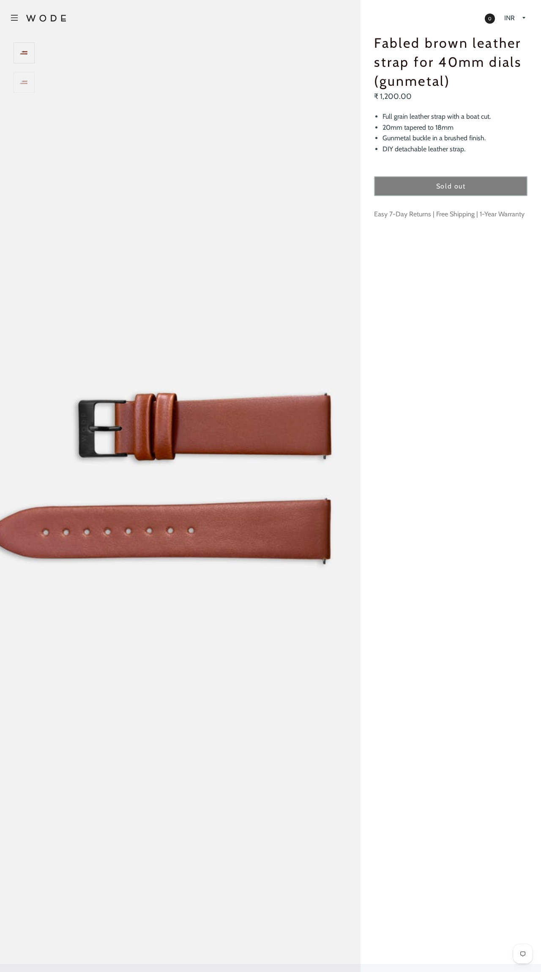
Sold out (451, 186)
